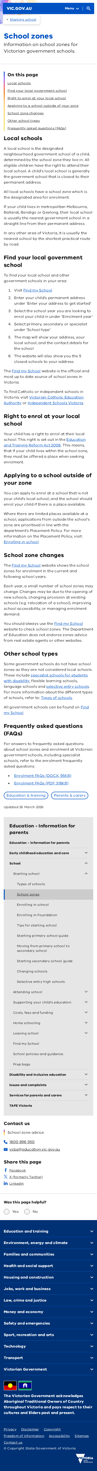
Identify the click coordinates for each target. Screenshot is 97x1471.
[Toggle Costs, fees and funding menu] (87, 1013)
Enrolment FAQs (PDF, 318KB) (41, 783)
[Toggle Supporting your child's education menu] (87, 1002)
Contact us (13, 1442)
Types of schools (56, 697)
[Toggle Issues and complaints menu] (87, 1085)
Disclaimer (30, 1429)
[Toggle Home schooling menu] (87, 1023)
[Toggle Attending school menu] (87, 992)
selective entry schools (67, 686)
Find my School (37, 290)
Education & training (26, 795)
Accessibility (59, 1436)
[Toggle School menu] (87, 863)
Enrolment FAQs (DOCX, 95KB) (42, 775)
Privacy (10, 1429)
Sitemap (82, 1436)
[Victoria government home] (84, 1459)
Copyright (52, 1429)
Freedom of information (24, 1436)
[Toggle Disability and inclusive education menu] (87, 1075)
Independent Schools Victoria (55, 403)
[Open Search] (88, 8)
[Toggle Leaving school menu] (87, 1033)
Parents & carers (69, 795)
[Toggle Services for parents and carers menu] (87, 1095)
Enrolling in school (21, 542)
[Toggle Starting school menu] (87, 874)
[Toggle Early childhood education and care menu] (87, 853)
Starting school (23, 19)
